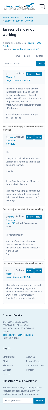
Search (42, 63)
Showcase (8, 365)
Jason (12, 137)
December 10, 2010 (22, 80)
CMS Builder (27, 17)
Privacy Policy (33, 361)
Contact (30, 370)
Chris (11, 217)
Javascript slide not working (19, 21)
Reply (30, 74)
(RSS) (36, 49)
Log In (27, 56)
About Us (30, 357)
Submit (39, 400)
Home (6, 17)
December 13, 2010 (22, 49)
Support (7, 370)
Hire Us (6, 374)
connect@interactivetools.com (18, 335)
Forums (15, 17)
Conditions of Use (35, 365)
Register (39, 56)
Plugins (6, 361)
